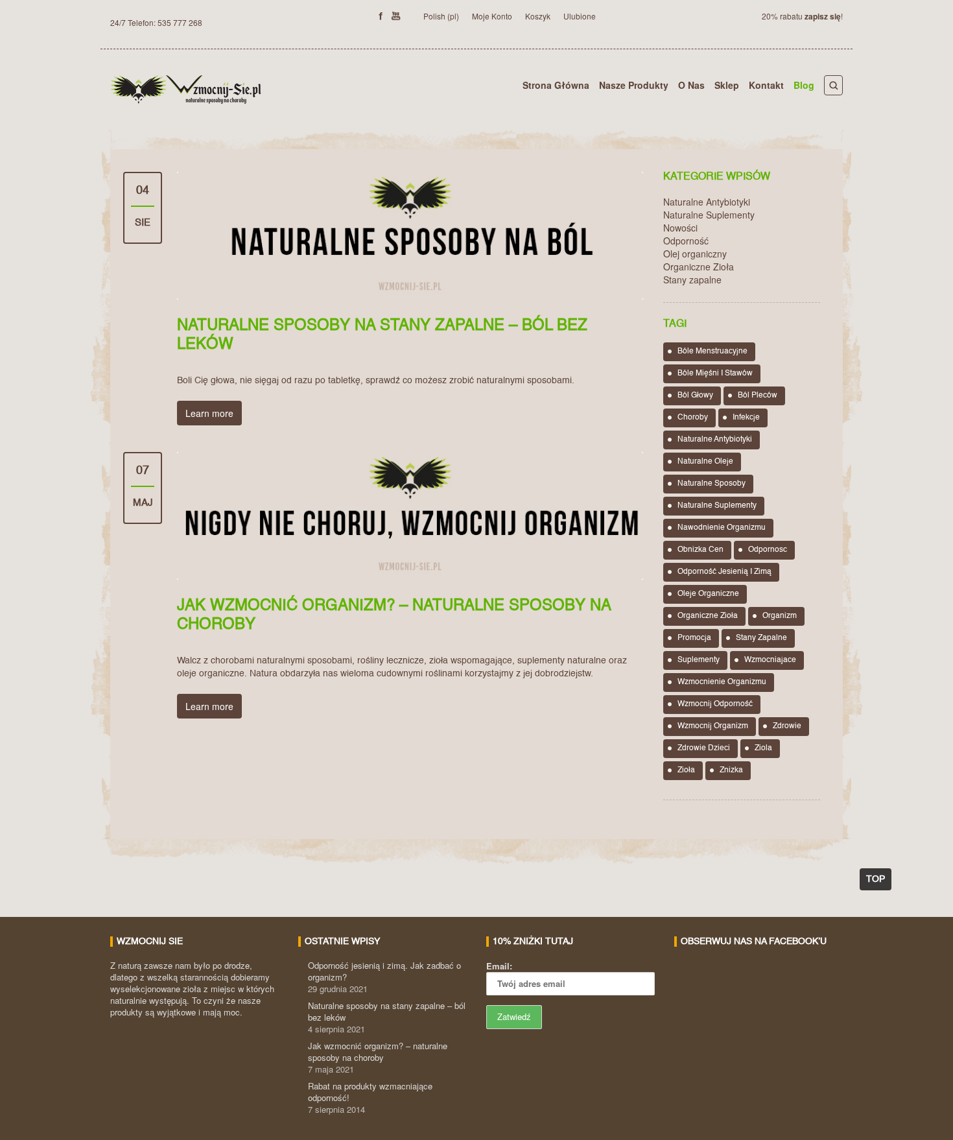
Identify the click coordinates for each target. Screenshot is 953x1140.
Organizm (779, 616)
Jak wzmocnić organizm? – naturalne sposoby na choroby (377, 1051)
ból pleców (757, 395)
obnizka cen (700, 550)
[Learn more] (410, 236)
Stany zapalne (692, 279)
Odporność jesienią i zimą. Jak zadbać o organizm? (384, 971)
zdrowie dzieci (703, 748)
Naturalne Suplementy (709, 214)
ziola (763, 748)
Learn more (209, 413)
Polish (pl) (441, 15)
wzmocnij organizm (712, 726)
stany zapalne (761, 638)
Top (875, 879)
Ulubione (579, 15)
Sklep (726, 84)
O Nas (691, 84)
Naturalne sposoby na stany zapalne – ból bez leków (386, 1011)
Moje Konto (492, 15)
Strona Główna (556, 84)
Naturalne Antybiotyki (706, 201)
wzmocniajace (770, 660)
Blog (804, 84)
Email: (499, 966)
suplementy (698, 660)
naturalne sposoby (711, 484)
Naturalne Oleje (705, 462)
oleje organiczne (708, 594)
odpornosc (767, 550)
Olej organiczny (695, 253)
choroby (692, 418)
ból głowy (695, 395)
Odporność (686, 240)
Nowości (680, 227)
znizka (731, 770)
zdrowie (787, 726)
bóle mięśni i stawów (715, 373)
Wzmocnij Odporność (715, 704)
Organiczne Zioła (698, 266)
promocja (694, 638)
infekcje (746, 418)
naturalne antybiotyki (714, 440)
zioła (686, 770)
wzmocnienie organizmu (721, 682)
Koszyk (537, 15)
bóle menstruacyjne (712, 351)
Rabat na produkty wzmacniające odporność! (370, 1092)
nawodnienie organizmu (721, 528)
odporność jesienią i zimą (724, 572)
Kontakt (766, 84)
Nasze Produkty (633, 84)
